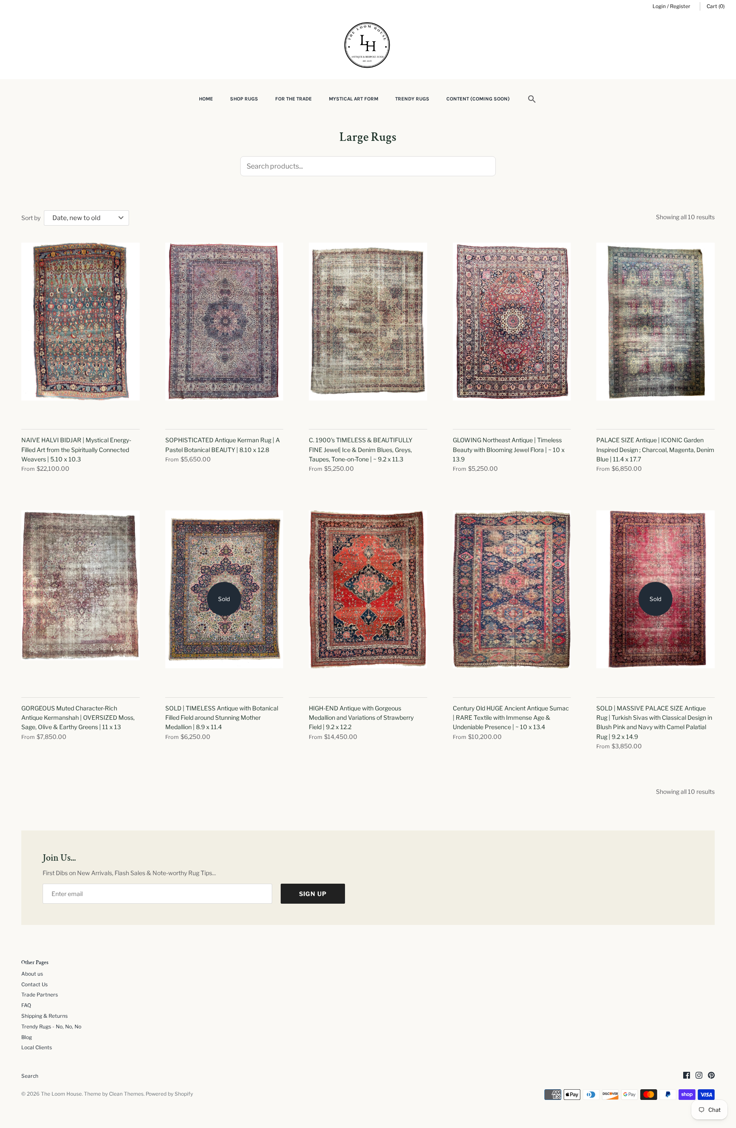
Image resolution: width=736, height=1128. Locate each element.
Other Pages (35, 962)
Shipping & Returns (44, 1016)
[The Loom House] (368, 46)
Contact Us (34, 985)
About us (32, 974)
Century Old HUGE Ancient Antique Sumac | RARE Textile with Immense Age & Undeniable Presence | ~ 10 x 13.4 (511, 717)
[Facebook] (686, 1076)
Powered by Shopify (169, 1094)
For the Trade (293, 99)
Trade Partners (39, 995)
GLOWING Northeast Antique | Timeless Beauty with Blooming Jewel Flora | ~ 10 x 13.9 (509, 449)
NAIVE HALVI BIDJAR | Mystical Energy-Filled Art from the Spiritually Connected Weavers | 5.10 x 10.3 (76, 449)
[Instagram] (699, 1076)
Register (680, 6)
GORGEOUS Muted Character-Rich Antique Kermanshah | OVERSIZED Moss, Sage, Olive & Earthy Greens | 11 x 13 (78, 717)
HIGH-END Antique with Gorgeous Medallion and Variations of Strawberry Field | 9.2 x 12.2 (361, 717)
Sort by (30, 217)
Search (29, 1076)
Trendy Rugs (412, 99)
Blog (26, 1037)
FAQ (26, 1005)
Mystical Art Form (353, 99)
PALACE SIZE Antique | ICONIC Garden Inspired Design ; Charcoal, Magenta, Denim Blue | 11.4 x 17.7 (655, 449)
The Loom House (61, 1094)
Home (206, 99)
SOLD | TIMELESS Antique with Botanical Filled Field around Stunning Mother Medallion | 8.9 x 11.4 (221, 717)
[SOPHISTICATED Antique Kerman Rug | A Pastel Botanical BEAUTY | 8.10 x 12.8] (224, 331)
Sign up (313, 893)
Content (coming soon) (478, 99)
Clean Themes (126, 1094)
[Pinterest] (711, 1076)
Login (659, 6)
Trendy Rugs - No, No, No (51, 1027)
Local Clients (36, 1048)
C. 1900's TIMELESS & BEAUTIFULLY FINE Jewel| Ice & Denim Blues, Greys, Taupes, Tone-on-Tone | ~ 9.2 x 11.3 (360, 449)
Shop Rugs (244, 99)
